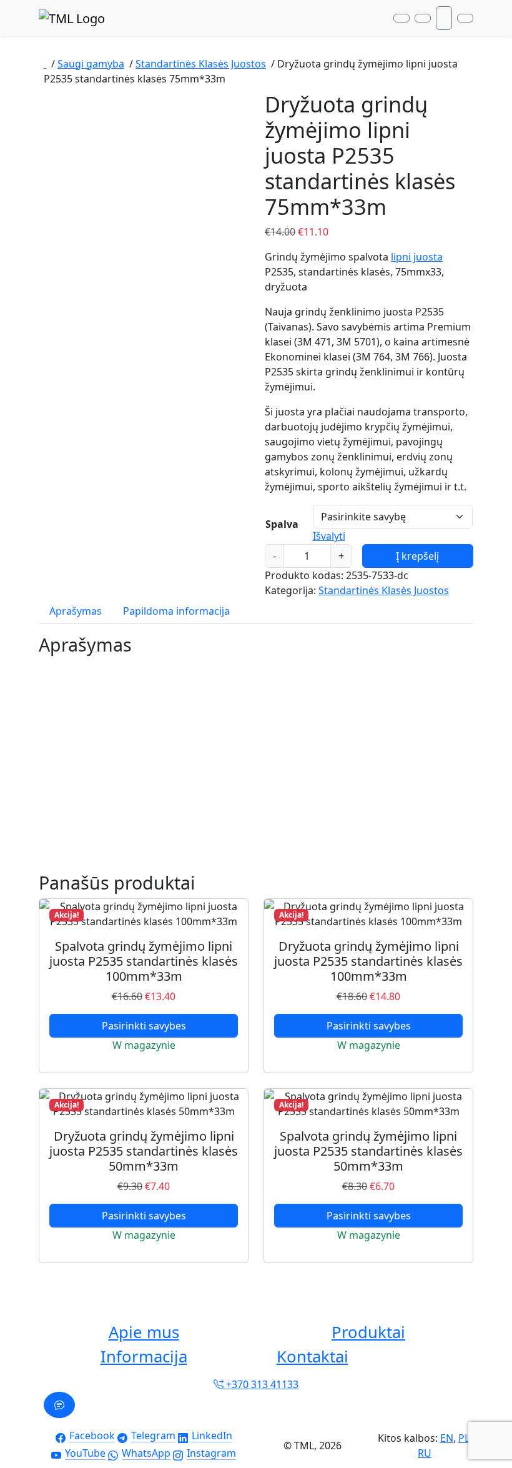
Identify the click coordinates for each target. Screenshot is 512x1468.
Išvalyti (329, 536)
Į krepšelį (417, 556)
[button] (144, 1332)
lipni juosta (417, 257)
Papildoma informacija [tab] (176, 611)
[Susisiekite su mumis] (59, 1405)
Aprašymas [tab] (75, 611)
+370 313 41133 (261, 1384)
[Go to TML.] (45, 64)
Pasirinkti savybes (144, 1026)
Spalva (281, 524)
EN (446, 1438)
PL (464, 1438)
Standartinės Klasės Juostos (383, 590)
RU (424, 1453)
